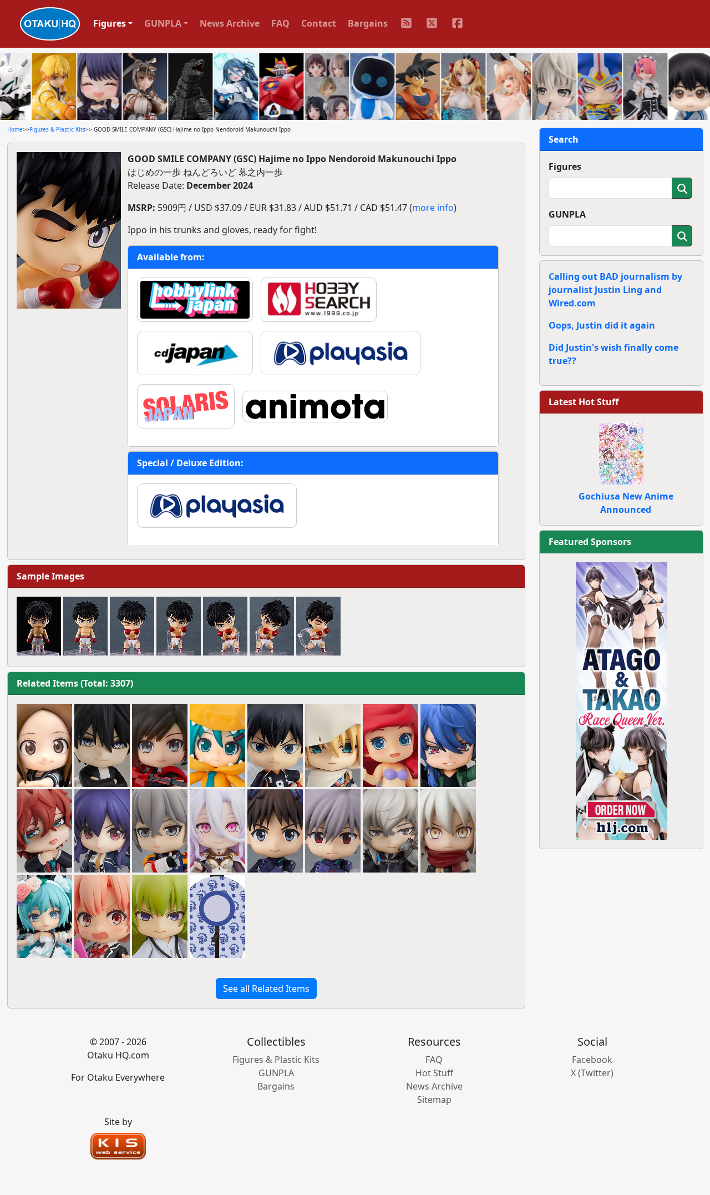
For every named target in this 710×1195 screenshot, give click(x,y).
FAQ (280, 23)
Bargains (368, 23)
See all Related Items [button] (266, 988)
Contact (318, 23)
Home (15, 129)
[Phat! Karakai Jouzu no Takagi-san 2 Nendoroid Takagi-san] (44, 745)
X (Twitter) (592, 1073)
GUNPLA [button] (162, 23)
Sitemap (434, 1099)
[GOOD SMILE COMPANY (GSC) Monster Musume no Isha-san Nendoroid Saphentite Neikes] (217, 831)
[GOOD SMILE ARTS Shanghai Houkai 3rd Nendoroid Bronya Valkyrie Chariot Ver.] (159, 831)
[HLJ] (621, 700)
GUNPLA (567, 214)
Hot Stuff (434, 1073)
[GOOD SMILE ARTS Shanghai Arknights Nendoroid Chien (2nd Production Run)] (102, 831)
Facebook (592, 1059)
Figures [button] (109, 23)
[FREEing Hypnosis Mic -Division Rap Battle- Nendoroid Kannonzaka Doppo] (44, 831)
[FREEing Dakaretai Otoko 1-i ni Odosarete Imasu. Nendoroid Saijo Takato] (102, 745)
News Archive (230, 23)
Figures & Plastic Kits (57, 129)
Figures (565, 166)
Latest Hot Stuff (583, 402)
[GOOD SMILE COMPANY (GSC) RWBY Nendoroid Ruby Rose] (159, 745)
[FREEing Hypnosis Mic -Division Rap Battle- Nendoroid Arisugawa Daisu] (448, 745)
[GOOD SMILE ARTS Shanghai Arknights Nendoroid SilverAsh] (390, 831)
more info (433, 207)
